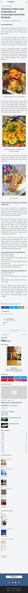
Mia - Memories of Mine (6, 489)
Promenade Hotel (17, 303)
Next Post (24, 334)
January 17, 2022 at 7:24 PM (10, 320)
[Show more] (25, 307)
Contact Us (18, 590)
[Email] (22, 307)
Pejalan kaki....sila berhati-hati (11, 402)
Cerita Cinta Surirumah (6, 459)
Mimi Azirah (3, 549)
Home (2, 6)
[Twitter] (14, 307)
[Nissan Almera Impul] (4, 425)
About (12, 590)
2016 (14, 452)
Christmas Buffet (8, 6)
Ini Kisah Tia (4, 499)
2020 (14, 443)
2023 (14, 437)
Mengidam (11, 411)
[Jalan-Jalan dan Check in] (4, 419)
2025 (14, 433)
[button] (1, 2)
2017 (14, 450)
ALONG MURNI (4, 519)
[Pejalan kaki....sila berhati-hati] (14, 392)
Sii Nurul (3, 479)
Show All (3, 507)
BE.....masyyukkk (13, 405)
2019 (14, 445)
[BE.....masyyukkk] (4, 407)
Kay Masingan (10, 319)
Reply (4, 324)
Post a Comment (14, 330)
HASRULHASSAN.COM (6, 529)
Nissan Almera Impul (14, 423)
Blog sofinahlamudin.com (7, 469)
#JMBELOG (3, 514)
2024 (14, 435)
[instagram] (20, 380)
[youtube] (7, 380)
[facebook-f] (7, 377)
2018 (14, 447)
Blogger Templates (16, 588)
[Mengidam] (4, 413)
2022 (14, 439)
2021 (14, 441)
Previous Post (5, 334)
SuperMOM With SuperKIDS (7, 539)
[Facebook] (5, 307)
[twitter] (20, 377)
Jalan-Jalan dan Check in (15, 417)
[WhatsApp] (19, 307)
